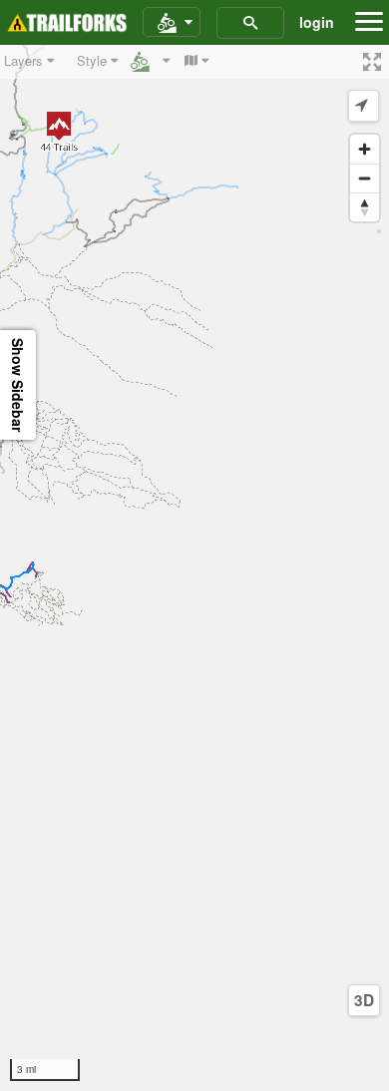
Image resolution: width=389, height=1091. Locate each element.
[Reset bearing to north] (364, 206)
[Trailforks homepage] (67, 23)
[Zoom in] (364, 149)
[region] (194, 568)
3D (364, 1000)
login (316, 22)
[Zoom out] (364, 178)
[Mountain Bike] (171, 23)
